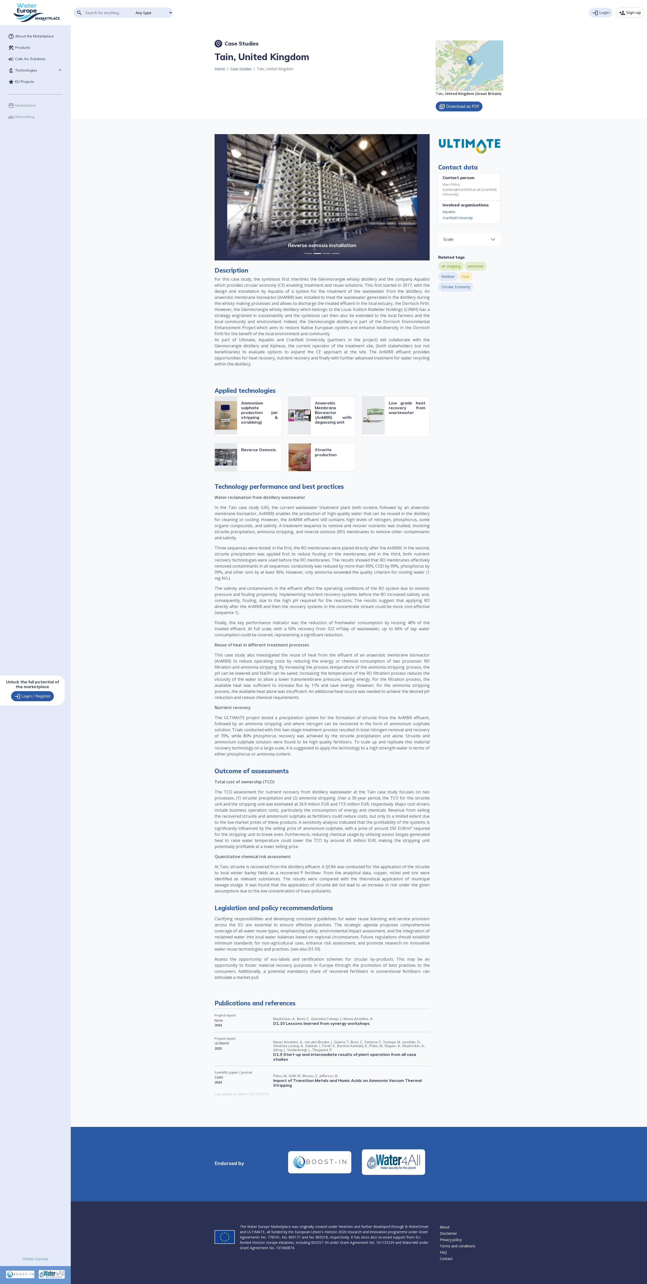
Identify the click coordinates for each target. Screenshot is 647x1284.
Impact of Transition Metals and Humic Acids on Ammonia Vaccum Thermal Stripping (347, 1083)
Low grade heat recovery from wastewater (407, 407)
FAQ (443, 1252)
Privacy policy (451, 1239)
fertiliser (448, 276)
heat (465, 276)
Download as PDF (459, 107)
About (445, 1227)
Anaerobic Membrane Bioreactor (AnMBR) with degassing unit (333, 412)
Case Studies (237, 43)
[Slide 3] (335, 253)
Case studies (240, 68)
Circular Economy (456, 286)
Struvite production (326, 452)
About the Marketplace (31, 36)
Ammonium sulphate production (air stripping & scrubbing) (259, 412)
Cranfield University (458, 217)
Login (601, 13)
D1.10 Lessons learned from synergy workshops (321, 1023)
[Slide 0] (308, 253)
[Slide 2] (326, 253)
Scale (448, 239)
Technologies (22, 70)
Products (19, 48)
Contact (446, 1258)
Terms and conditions (457, 1246)
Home (220, 68)
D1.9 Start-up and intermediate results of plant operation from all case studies (344, 1057)
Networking (21, 117)
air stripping (451, 266)
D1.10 (313, 949)
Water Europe (35, 1258)
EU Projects (21, 82)
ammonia (475, 266)
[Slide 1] (317, 253)
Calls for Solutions (26, 59)
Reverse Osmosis (258, 449)
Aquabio (449, 211)
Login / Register (32, 696)
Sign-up (630, 13)
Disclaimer (448, 1233)
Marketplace (22, 106)
